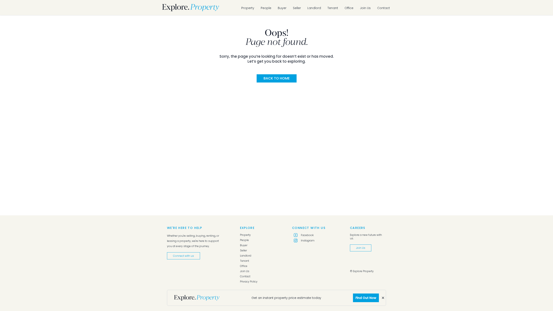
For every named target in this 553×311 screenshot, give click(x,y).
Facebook (307, 235)
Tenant (332, 8)
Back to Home (277, 78)
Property (247, 8)
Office (349, 8)
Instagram (308, 240)
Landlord (314, 8)
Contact (383, 8)
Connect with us (183, 256)
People (266, 8)
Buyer (282, 8)
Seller (297, 8)
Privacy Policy (248, 281)
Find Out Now (366, 298)
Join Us (365, 8)
